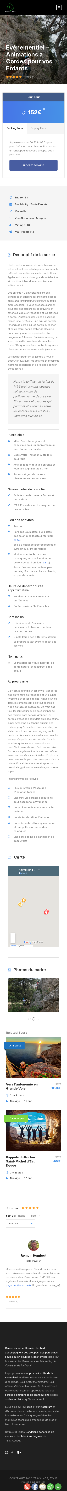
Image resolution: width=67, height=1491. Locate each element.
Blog (29, 1406)
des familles (40, 1356)
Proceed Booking (33, 165)
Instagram (46, 1406)
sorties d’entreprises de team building (27, 1394)
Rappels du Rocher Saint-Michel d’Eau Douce (21, 1161)
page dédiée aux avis (18, 1285)
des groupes (31, 1352)
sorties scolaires (15, 1399)
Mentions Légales (31, 1436)
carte (17, 539)
